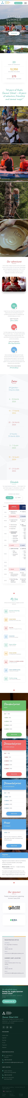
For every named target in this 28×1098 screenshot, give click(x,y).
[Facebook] (3, 1027)
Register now (8, 1001)
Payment (4, 1045)
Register (14, 33)
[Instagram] (7, 1027)
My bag (4, 1040)
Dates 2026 (5, 1035)
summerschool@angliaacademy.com (14, 953)
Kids (11, 497)
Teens (19, 497)
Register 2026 (18, 3)
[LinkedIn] (10, 1027)
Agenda (4, 1037)
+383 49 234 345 (8, 949)
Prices (3, 1042)
